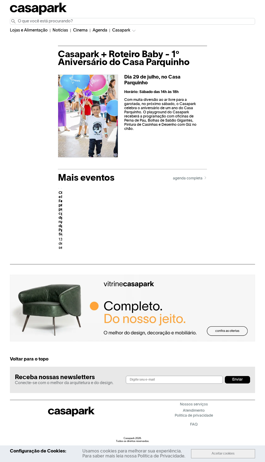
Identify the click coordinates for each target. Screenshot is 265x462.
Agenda (100, 30)
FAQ (194, 424)
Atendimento (194, 410)
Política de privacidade (194, 415)
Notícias (60, 30)
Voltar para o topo (29, 359)
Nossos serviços (194, 404)
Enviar (237, 379)
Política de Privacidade (161, 456)
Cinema (80, 30)
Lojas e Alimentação (29, 30)
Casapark (121, 30)
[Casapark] (38, 14)
